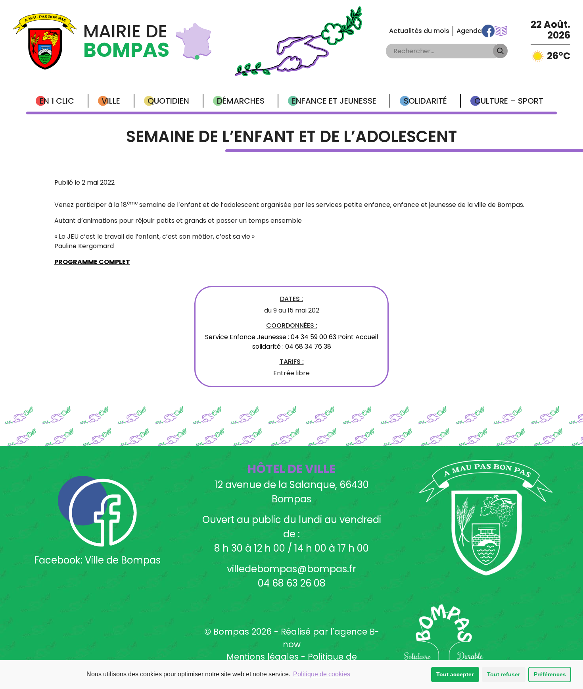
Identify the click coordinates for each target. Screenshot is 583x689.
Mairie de (126, 41)
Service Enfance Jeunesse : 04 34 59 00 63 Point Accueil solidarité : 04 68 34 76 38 (291, 341)
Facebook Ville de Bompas (488, 31)
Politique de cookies (321, 674)
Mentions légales (262, 656)
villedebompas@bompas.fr (291, 568)
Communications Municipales (501, 31)
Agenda (469, 30)
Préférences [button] (550, 674)
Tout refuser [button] (503, 674)
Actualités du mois (419, 30)
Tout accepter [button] (455, 674)
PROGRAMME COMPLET (92, 261)
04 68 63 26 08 (292, 583)
